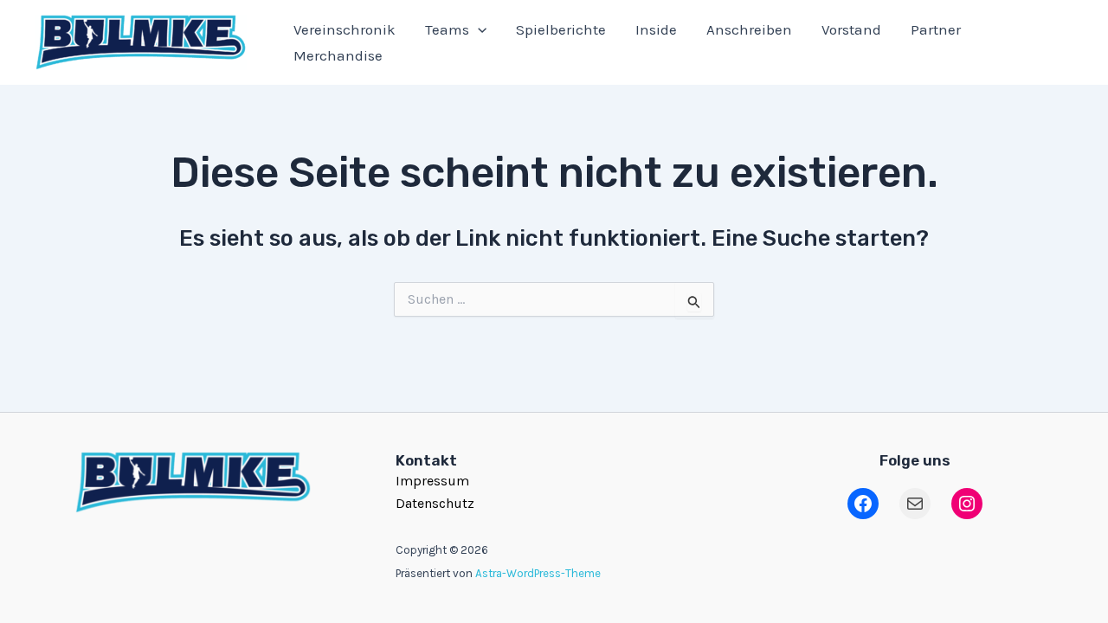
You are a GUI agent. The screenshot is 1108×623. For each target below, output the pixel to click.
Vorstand (851, 29)
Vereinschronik (344, 29)
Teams (447, 29)
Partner (936, 29)
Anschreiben (749, 29)
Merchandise (338, 55)
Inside (656, 29)
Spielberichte (561, 29)
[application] (477, 29)
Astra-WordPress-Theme (538, 573)
